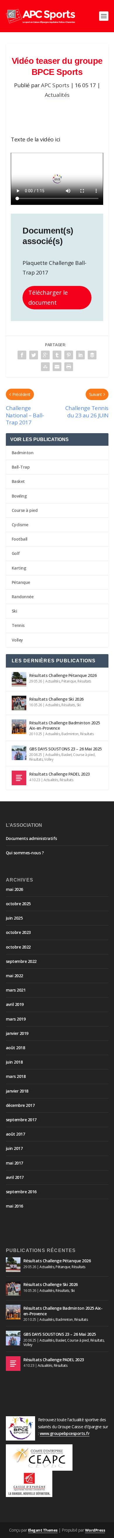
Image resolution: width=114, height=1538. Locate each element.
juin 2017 (14, 1148)
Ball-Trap (21, 467)
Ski (14, 611)
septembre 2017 (21, 1119)
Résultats (84, 681)
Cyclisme (20, 524)
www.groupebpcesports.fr (65, 1433)
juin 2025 (14, 918)
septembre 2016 (21, 1191)
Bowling (19, 496)
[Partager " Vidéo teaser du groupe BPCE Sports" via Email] (57, 367)
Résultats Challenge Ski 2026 (56, 699)
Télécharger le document (48, 297)
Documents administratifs (31, 838)
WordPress (95, 1530)
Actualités (57, 95)
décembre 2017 (20, 1105)
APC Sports (55, 85)
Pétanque (21, 582)
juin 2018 (14, 1062)
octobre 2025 (18, 903)
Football (19, 539)
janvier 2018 (17, 1091)
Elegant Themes (43, 1530)
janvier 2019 (17, 1033)
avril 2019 (15, 1004)
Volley (17, 640)
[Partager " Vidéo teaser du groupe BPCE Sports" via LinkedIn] (80, 355)
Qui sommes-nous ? (25, 852)
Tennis (18, 625)
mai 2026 (14, 889)
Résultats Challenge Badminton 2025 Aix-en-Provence (64, 725)
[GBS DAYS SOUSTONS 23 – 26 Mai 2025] (19, 752)
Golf (16, 553)
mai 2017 (14, 1163)
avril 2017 (15, 1177)
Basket (18, 481)
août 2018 (15, 1047)
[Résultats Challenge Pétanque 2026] (19, 679)
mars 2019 (16, 1019)
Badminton (23, 452)
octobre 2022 (18, 947)
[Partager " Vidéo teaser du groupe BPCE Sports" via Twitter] (33, 355)
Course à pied (25, 510)
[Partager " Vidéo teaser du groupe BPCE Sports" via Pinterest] (69, 355)
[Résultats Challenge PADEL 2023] (19, 778)
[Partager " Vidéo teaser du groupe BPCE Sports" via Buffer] (92, 355)
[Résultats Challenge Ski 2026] (19, 703)
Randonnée (23, 596)
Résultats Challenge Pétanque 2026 (63, 675)
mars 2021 (16, 990)
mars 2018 (16, 1076)
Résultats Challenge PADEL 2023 (59, 774)
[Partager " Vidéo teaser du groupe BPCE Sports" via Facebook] (22, 355)
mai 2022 (14, 975)
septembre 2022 (21, 961)
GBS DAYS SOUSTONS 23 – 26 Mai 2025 (65, 749)
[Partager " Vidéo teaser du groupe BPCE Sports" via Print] (69, 367)
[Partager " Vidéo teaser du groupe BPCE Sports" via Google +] (45, 355)
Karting (19, 568)
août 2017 (15, 1134)
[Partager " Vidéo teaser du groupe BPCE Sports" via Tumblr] (57, 355)
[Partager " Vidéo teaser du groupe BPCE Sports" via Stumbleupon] (45, 367)
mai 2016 (14, 1206)
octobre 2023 (18, 932)
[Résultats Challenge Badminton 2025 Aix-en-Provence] (19, 726)
